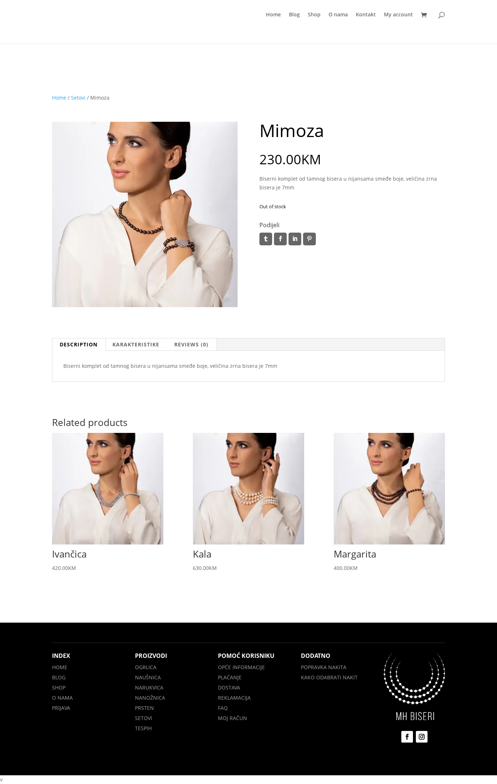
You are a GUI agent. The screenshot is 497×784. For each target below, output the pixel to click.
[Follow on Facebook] (407, 737)
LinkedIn (295, 239)
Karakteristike (135, 344)
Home (273, 15)
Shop (314, 15)
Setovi (78, 97)
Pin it (309, 239)
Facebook (280, 239)
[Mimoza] (145, 305)
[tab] (79, 344)
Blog (294, 15)
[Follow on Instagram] (422, 737)
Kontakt (366, 15)
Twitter (265, 239)
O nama (338, 15)
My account (398, 15)
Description (79, 344)
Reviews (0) (191, 344)
